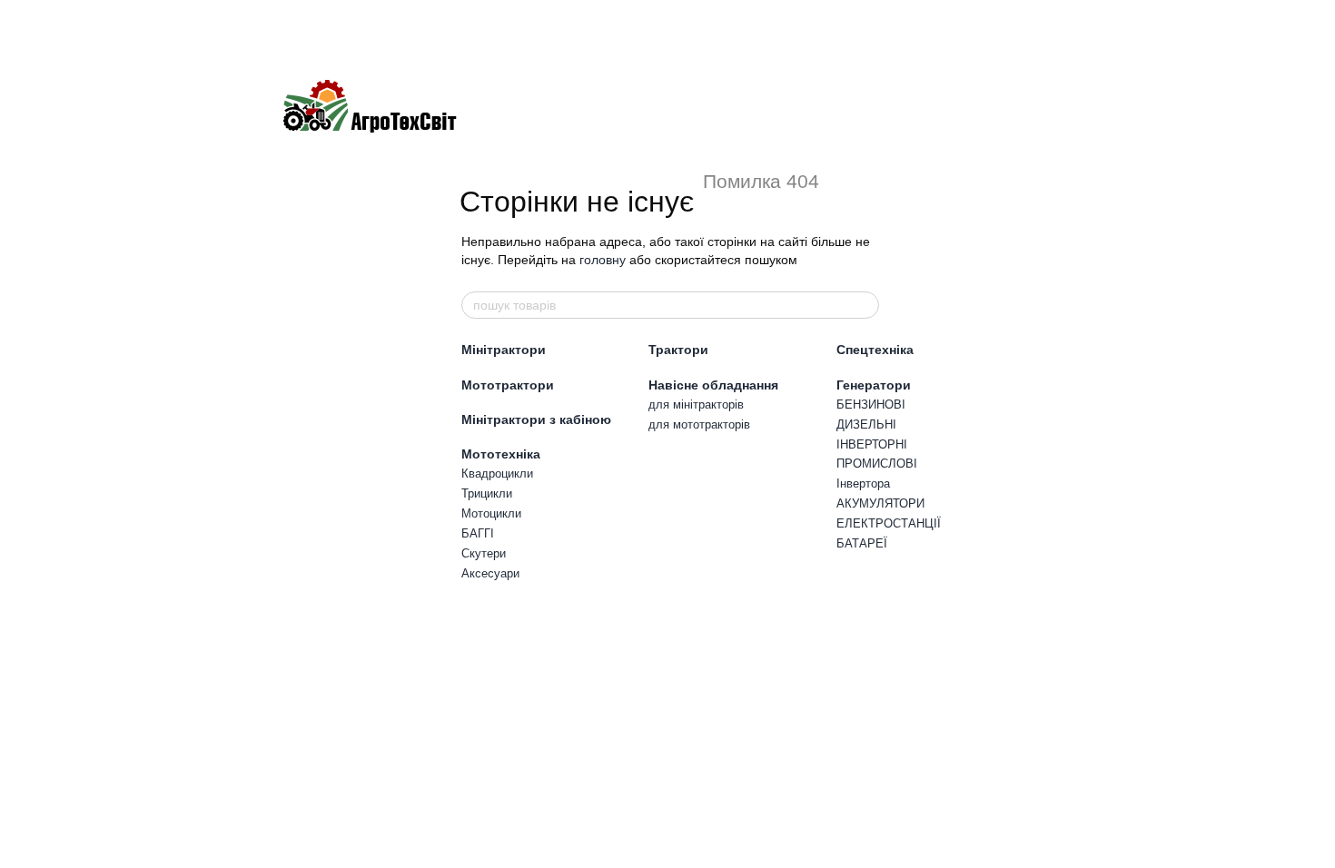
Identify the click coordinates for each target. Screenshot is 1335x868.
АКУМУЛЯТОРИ (880, 503)
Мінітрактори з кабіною (536, 419)
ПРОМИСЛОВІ (876, 463)
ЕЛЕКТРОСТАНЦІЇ (888, 523)
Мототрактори (507, 385)
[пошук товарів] (864, 305)
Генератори (873, 385)
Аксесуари (490, 573)
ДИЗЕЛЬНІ (866, 424)
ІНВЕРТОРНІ (871, 444)
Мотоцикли (491, 513)
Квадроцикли (497, 473)
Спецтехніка (875, 349)
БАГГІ (477, 533)
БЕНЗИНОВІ (870, 404)
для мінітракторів (696, 404)
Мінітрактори (503, 349)
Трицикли (486, 493)
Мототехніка (500, 454)
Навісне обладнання (713, 385)
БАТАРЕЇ (861, 543)
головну (602, 259)
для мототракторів (699, 424)
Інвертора (863, 483)
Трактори (678, 349)
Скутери (483, 553)
